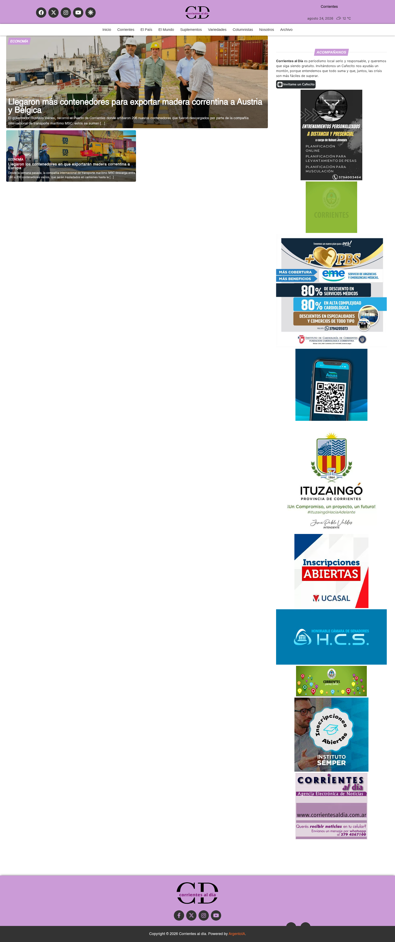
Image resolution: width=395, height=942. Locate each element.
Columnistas (243, 30)
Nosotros (266, 30)
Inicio (106, 30)
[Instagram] (66, 12)
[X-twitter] (53, 12)
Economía (19, 41)
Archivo (286, 30)
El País (146, 30)
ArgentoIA (237, 934)
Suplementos (191, 30)
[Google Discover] (90, 12)
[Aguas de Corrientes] (331, 420)
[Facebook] (41, 12)
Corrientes (125, 30)
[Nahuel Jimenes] (331, 179)
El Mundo (166, 30)
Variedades (217, 30)
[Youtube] (78, 12)
